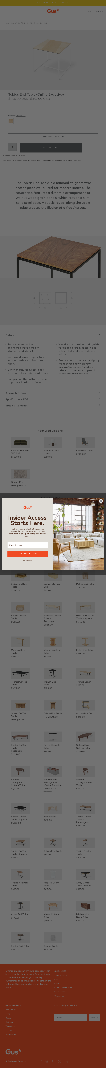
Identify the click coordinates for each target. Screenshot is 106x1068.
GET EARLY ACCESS (27, 553)
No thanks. (27, 560)
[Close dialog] (101, 501)
